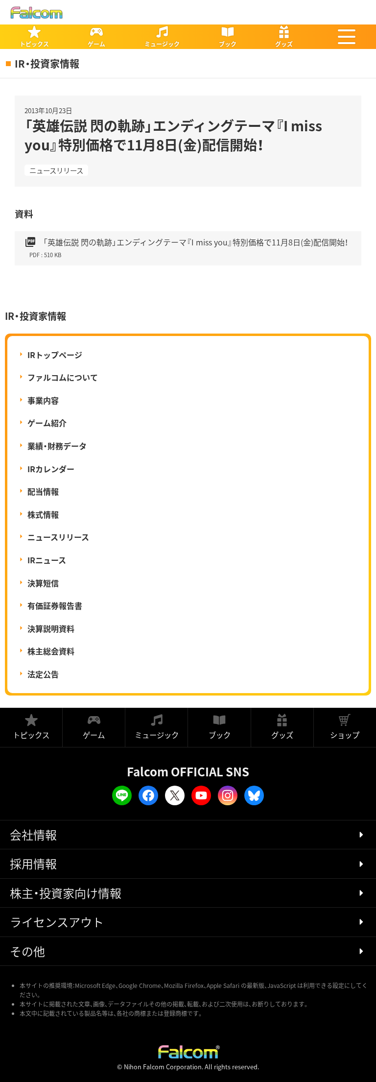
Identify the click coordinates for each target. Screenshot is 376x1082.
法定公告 (43, 674)
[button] (346, 36)
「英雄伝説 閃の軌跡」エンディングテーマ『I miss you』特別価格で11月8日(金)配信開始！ (186, 247)
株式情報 (43, 514)
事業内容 (43, 400)
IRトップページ (54, 355)
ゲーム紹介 (47, 423)
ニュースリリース (56, 170)
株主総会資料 (50, 651)
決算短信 (43, 583)
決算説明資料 (50, 628)
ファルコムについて (62, 377)
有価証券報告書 (54, 605)
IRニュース (46, 560)
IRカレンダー (50, 469)
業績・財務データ (57, 446)
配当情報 (43, 491)
